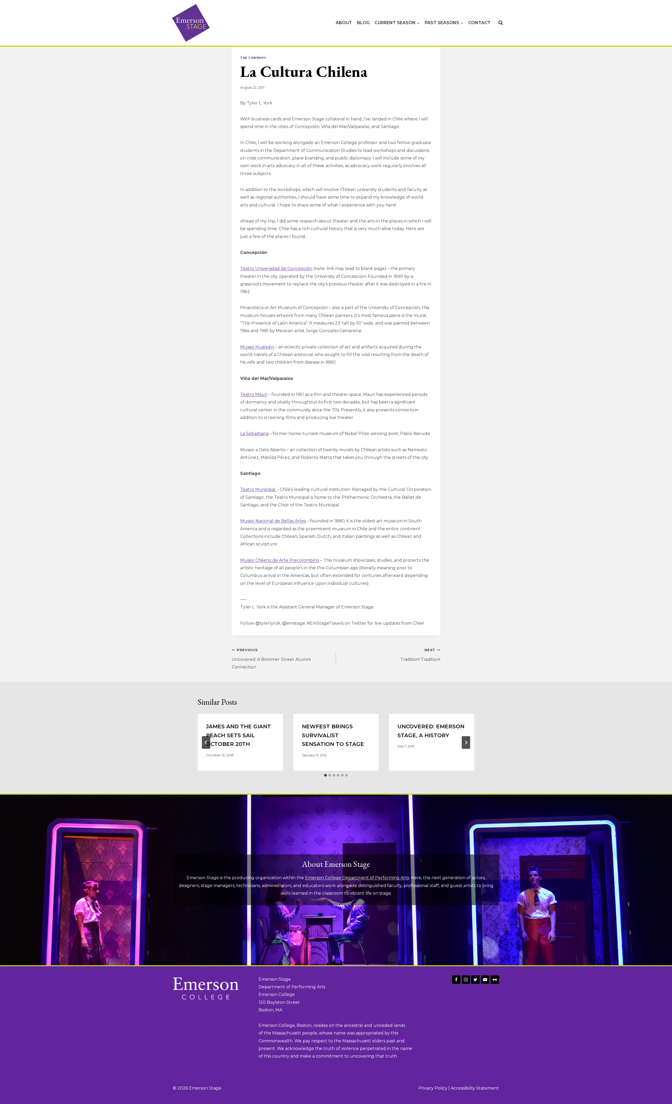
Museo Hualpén (257, 346)
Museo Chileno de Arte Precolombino (279, 560)
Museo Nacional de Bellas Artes (273, 520)
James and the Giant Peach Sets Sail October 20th (238, 735)
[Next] (466, 742)
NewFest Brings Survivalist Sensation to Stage (333, 735)
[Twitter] (475, 979)
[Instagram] (466, 979)
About (344, 22)
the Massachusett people (290, 1033)
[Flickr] (495, 979)
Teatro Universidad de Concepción (276, 268)
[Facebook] (456, 979)
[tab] (325, 775)
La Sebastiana (254, 433)
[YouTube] (485, 979)
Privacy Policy (432, 1088)
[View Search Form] (500, 23)
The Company (253, 58)
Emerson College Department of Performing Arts (357, 877)
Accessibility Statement (475, 1088)
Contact (479, 22)
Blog (363, 22)
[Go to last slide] (206, 742)
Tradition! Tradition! (420, 655)
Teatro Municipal (258, 489)
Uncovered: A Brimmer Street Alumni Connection (271, 659)
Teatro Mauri (253, 394)
